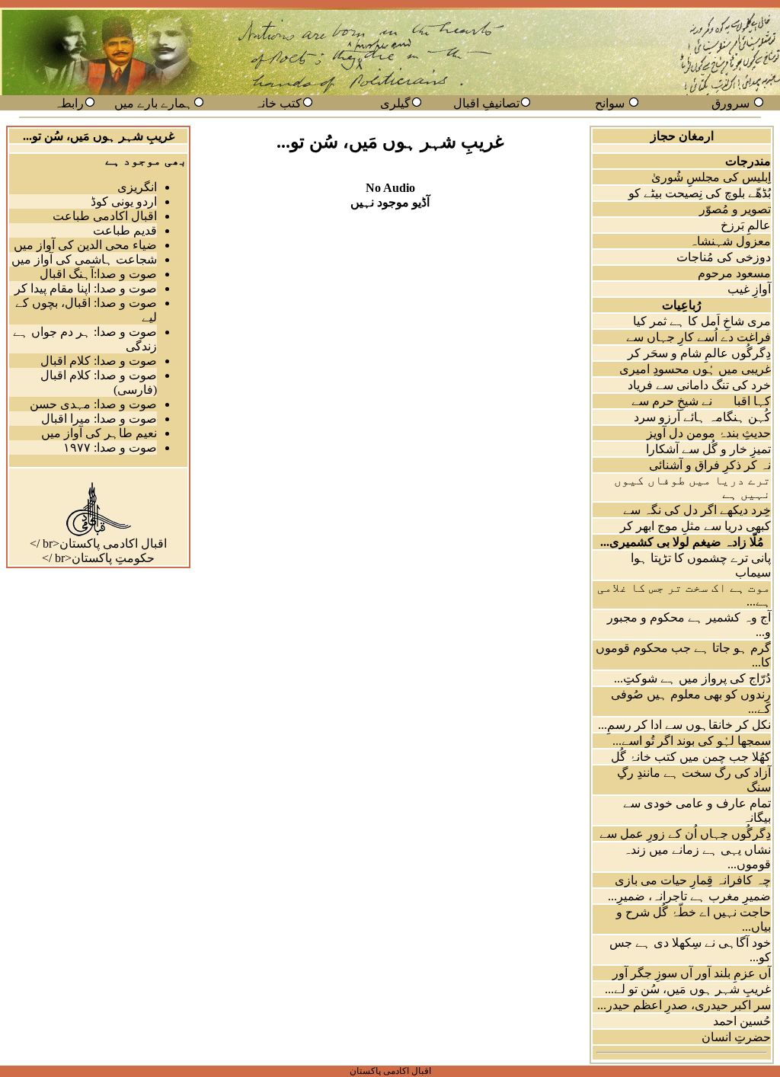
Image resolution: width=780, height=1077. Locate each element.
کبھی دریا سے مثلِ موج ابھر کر (695, 525)
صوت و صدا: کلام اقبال (98, 360)
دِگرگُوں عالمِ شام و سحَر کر (699, 353)
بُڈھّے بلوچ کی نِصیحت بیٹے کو (699, 193)
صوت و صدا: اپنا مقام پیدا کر (85, 288)
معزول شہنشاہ (730, 241)
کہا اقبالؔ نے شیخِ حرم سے (701, 401)
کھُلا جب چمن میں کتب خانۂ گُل (691, 756)
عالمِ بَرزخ (746, 225)
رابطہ (69, 103)
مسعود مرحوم (734, 273)
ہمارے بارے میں (153, 103)
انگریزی (137, 187)
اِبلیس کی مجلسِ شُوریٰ (711, 177)
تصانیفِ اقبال (486, 103)
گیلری (395, 103)
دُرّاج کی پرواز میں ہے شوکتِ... (692, 678)
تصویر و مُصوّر (735, 209)
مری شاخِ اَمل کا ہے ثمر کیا (702, 321)
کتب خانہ (278, 103)
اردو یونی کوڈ (124, 201)
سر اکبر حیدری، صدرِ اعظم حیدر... (684, 1005)
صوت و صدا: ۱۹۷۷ (110, 447)
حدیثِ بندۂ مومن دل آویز (709, 433)
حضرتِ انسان (736, 1037)
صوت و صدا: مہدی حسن (93, 404)
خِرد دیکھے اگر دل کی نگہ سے (697, 509)
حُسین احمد (742, 1021)
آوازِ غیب (749, 289)
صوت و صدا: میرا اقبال (99, 418)
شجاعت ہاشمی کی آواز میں (84, 259)
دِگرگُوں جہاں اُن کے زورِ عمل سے (685, 833)
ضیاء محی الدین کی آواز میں (85, 244)
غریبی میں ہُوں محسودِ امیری (695, 369)
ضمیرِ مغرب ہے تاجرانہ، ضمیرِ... (689, 896)
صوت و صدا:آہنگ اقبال (98, 273)
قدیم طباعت (125, 230)
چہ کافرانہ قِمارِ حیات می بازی (693, 880)
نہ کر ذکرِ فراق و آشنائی (710, 465)
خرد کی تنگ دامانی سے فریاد (699, 385)
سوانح (610, 103)
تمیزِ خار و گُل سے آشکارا (708, 449)
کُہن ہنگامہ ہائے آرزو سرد (702, 417)
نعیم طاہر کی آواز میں (99, 433)
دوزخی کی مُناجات (723, 257)
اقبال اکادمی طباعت (105, 215)
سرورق (730, 103)
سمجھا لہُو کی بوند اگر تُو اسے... (691, 740)
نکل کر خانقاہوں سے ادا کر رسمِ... (684, 724)
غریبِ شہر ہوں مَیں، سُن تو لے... (688, 989)
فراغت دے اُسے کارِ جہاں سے (698, 337)
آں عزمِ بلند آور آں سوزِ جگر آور (691, 973)
